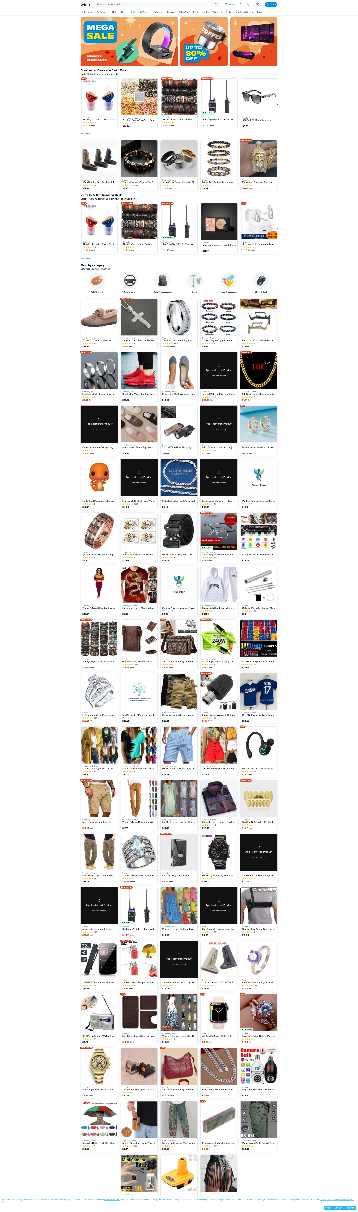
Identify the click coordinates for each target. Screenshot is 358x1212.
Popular (88, 12)
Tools (228, 12)
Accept (328, 1207)
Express (103, 12)
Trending (158, 12)
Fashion (171, 12)
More (260, 12)
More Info (350, 1207)
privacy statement (112, 1199)
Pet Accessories (201, 12)
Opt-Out (338, 1207)
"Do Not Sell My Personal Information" (337, 1199)
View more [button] (85, 133)
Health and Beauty (244, 12)
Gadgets (217, 12)
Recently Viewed (141, 12)
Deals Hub (120, 12)
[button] (231, 4)
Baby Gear (184, 12)
